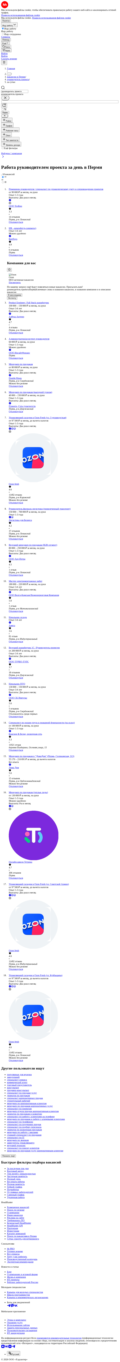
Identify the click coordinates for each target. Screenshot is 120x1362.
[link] (6, 47)
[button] (4, 53)
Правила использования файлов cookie (51, 18)
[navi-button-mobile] (4, 62)
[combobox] (14, 91)
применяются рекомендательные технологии (59, 1338)
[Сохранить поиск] (4, 105)
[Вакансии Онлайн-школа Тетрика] (63, 836)
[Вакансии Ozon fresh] (63, 458)
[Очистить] (5, 98)
